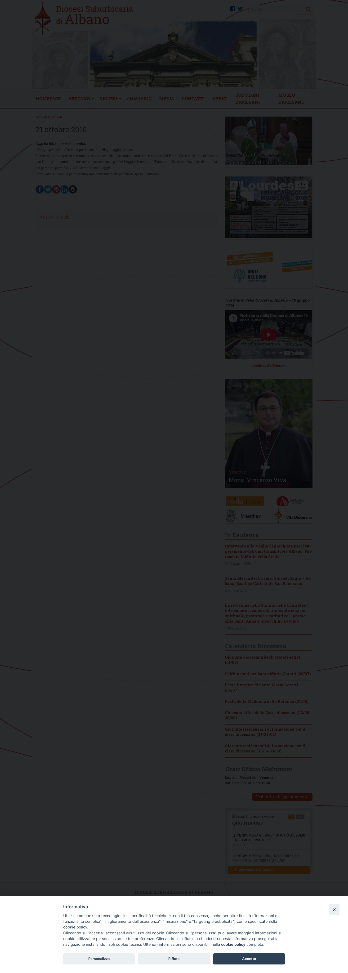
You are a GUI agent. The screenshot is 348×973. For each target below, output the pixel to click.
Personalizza (99, 959)
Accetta (249, 959)
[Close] (334, 909)
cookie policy (233, 944)
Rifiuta (173, 959)
